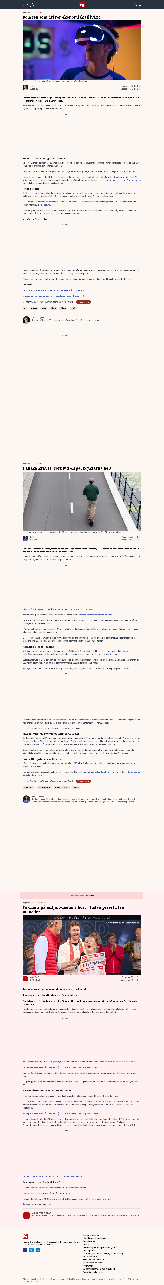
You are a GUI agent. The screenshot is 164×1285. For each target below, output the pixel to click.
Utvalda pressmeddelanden (95, 1238)
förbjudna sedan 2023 (67, 763)
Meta (63, 308)
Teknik (39, 13)
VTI (71, 559)
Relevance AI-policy (92, 1256)
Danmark (28, 787)
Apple (34, 308)
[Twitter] (31, 1250)
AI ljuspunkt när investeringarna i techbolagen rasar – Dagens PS (53, 296)
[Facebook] (25, 1250)
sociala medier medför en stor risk (124, 180)
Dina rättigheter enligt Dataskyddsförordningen (104, 1253)
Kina (44, 308)
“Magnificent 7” (30, 105)
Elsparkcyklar (61, 787)
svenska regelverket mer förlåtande (95, 615)
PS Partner (41, 903)
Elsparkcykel (44, 787)
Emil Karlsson (38, 797)
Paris (76, 787)
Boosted (113, 654)
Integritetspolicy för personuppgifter (99, 1247)
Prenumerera (83, 302)
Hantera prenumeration (93, 1235)
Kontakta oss (89, 1241)
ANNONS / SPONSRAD (41, 1213)
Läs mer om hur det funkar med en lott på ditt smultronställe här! (53, 1176)
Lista (53, 308)
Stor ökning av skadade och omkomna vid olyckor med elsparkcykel (63, 609)
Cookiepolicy (89, 1250)
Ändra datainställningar (93, 1272)
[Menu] (139, 4)
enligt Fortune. (44, 205)
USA (73, 308)
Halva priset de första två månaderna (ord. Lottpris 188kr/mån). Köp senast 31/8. (61, 1067)
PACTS (39, 744)
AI (25, 308)
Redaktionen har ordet (93, 1263)
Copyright (87, 1244)
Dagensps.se (28, 13)
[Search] (135, 4)
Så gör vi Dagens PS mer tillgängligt (99, 1269)
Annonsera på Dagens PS (94, 1259)
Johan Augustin (38, 318)
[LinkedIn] (38, 1250)
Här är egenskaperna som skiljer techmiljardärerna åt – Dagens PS (54, 290)
